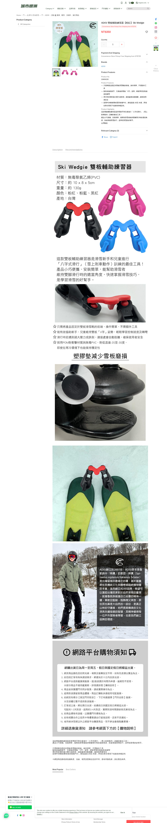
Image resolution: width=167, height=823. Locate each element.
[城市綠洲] (29, 6)
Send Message (98, 819)
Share (106, 137)
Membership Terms (99, 822)
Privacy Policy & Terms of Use (70, 822)
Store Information (66, 819)
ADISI (103, 66)
